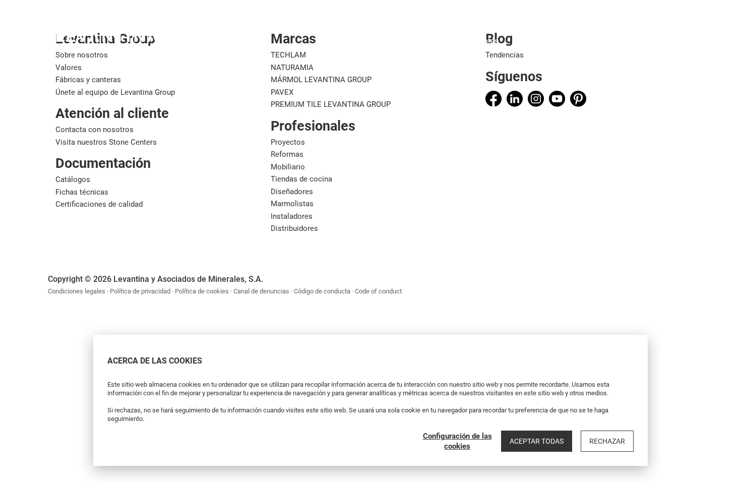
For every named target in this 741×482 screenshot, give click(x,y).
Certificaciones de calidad (99, 204)
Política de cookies (202, 291)
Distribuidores (294, 228)
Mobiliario (288, 166)
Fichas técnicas (81, 192)
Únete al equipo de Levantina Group (115, 92)
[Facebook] (493, 99)
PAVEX (282, 92)
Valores (68, 67)
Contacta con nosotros (94, 129)
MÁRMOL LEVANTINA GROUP (321, 79)
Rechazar (607, 441)
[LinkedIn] (515, 99)
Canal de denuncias (261, 291)
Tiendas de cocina (301, 179)
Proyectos (288, 142)
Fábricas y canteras (88, 79)
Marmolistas (292, 203)
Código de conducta (322, 291)
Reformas (287, 154)
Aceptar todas (537, 441)
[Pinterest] (578, 99)
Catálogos (72, 179)
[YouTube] (557, 99)
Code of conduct (378, 291)
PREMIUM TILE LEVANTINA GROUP (331, 104)
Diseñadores (292, 191)
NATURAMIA (292, 67)
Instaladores (292, 216)
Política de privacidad (140, 291)
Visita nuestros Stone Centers (106, 142)
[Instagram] (536, 99)
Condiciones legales (76, 291)
